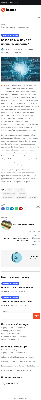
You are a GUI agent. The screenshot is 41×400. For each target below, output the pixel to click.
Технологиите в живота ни (16, 301)
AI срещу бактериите (10, 339)
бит (10, 190)
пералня (22, 194)
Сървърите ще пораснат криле (13, 328)
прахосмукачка (8, 197)
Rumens (6, 291)
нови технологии (9, 194)
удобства (33, 197)
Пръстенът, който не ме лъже (13, 336)
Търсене (4, 311)
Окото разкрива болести (11, 330)
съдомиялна (21, 197)
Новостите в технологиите (17, 287)
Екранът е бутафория (10, 333)
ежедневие (19, 190)
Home (3, 24)
